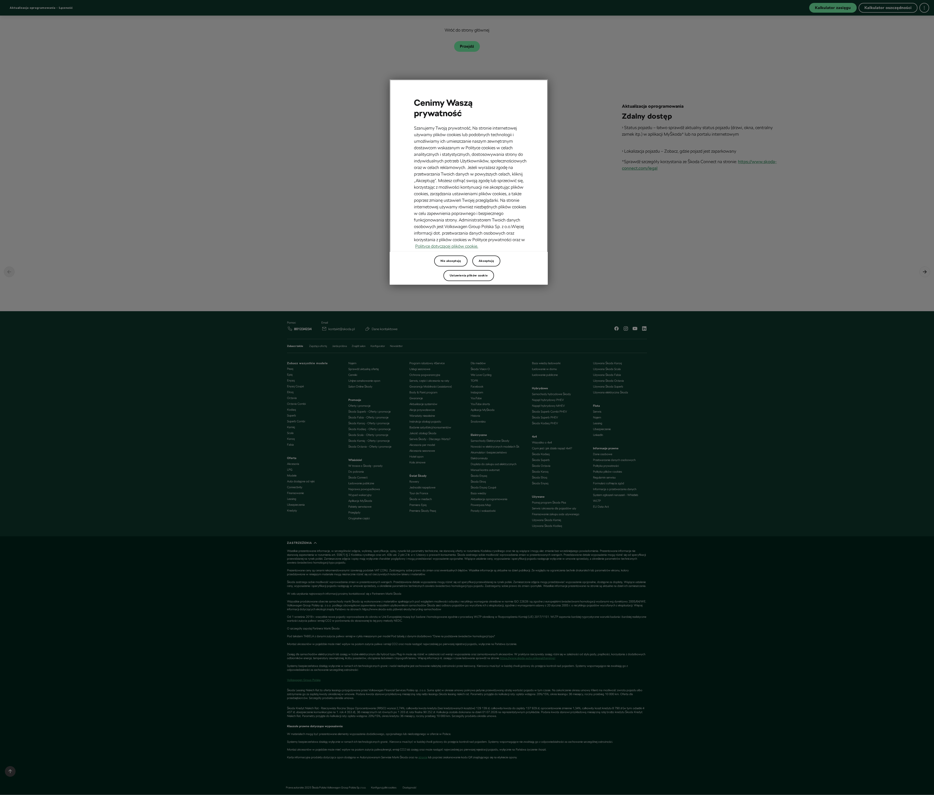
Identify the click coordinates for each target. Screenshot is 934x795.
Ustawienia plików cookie (469, 275)
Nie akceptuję (450, 261)
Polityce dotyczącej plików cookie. (446, 246)
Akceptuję (486, 261)
